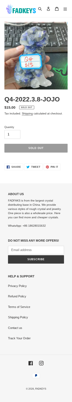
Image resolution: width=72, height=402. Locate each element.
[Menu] (65, 8)
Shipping (27, 113)
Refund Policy (17, 296)
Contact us (15, 328)
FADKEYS (40, 388)
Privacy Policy (17, 286)
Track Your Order (19, 338)
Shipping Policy (18, 317)
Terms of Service (19, 307)
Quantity (9, 127)
